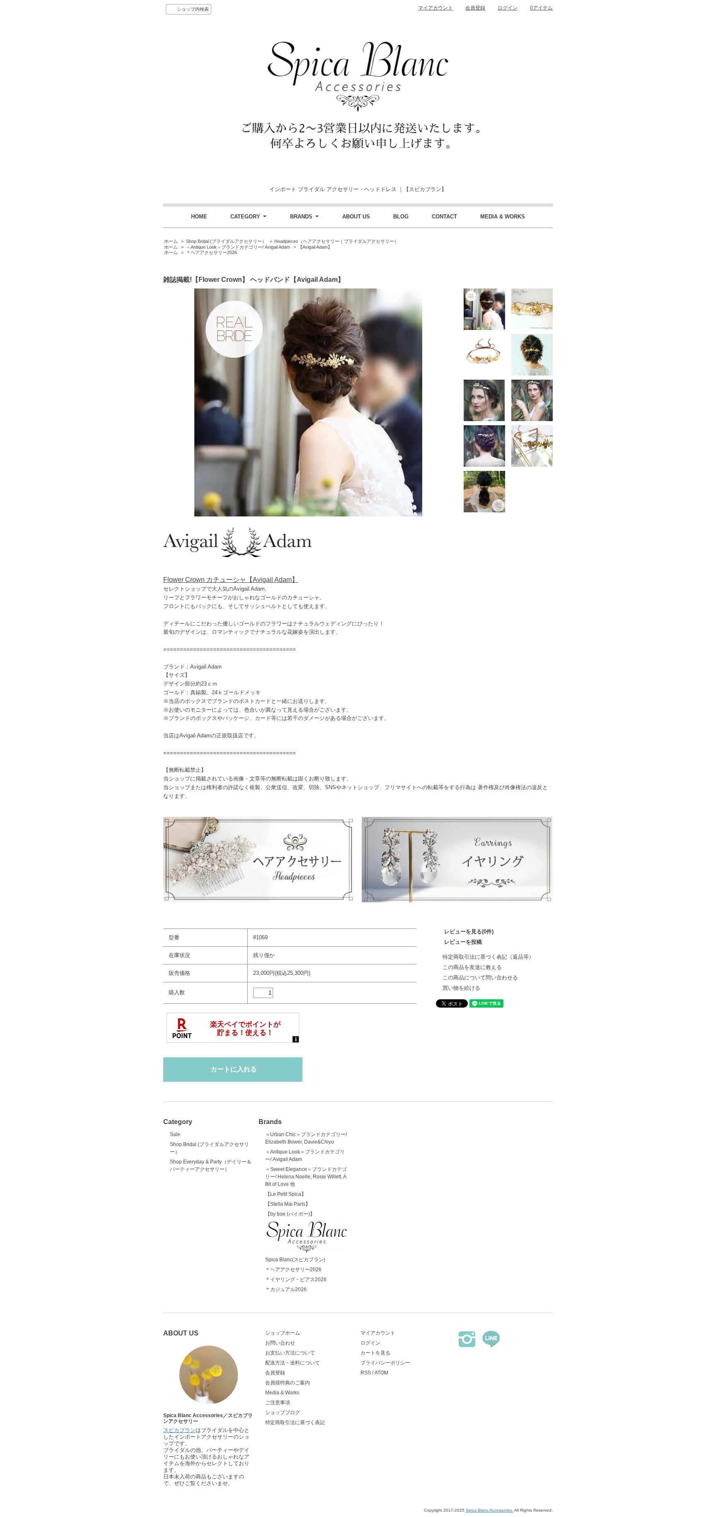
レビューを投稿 (463, 942)
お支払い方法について (290, 1353)
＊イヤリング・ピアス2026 (296, 1279)
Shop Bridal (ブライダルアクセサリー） (226, 241)
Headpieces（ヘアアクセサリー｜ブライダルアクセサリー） (336, 241)
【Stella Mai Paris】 (287, 1204)
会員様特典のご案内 (287, 1383)
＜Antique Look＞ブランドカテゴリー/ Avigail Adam (238, 247)
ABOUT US (356, 216)
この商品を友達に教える (472, 967)
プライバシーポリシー (385, 1363)
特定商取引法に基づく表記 (295, 1422)
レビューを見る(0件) (468, 931)
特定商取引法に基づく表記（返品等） (488, 957)
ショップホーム (282, 1333)
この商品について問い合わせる (480, 977)
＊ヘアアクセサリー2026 (211, 252)
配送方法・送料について (292, 1363)
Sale (175, 1134)
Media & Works (282, 1393)
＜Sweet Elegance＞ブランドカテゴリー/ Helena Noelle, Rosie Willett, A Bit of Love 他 (306, 1176)
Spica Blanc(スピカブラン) (295, 1260)
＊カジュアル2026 (286, 1289)
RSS (365, 1373)
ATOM (381, 1373)
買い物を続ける (461, 988)
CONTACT (444, 216)
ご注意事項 (277, 1403)
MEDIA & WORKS (502, 216)
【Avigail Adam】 (315, 247)
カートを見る (375, 1353)
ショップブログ (282, 1412)
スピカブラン (179, 1430)
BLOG (401, 216)
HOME (199, 216)
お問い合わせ (280, 1343)
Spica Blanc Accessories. (489, 1510)
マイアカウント (435, 8)
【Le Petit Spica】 (285, 1194)
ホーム (171, 241)
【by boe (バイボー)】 (290, 1214)
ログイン (508, 8)
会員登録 (475, 8)
